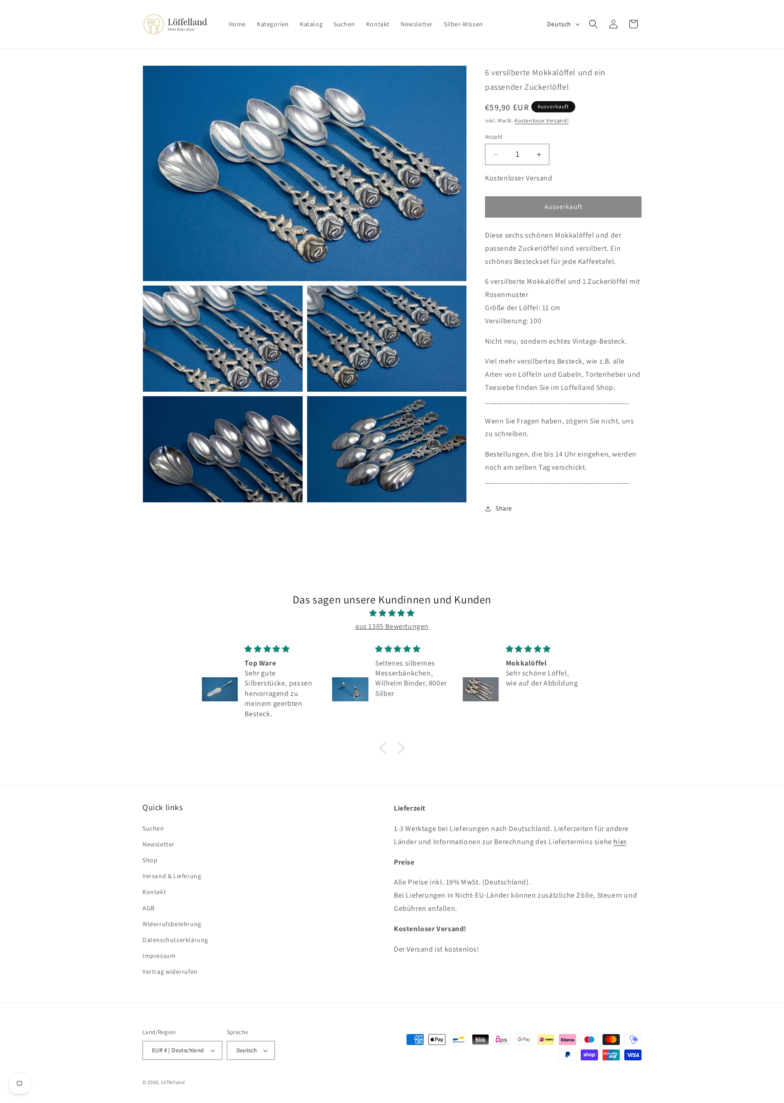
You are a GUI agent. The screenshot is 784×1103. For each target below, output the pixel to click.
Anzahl (493, 137)
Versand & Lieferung (171, 876)
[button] (593, 24)
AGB (148, 908)
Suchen (153, 828)
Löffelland (173, 1082)
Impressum (159, 956)
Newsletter (158, 844)
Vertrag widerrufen (170, 971)
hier (619, 841)
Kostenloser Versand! (541, 120)
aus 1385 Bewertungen (392, 626)
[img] (392, 613)
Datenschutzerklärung (175, 940)
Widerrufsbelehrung (171, 924)
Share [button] (503, 508)
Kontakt (154, 892)
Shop (149, 860)
